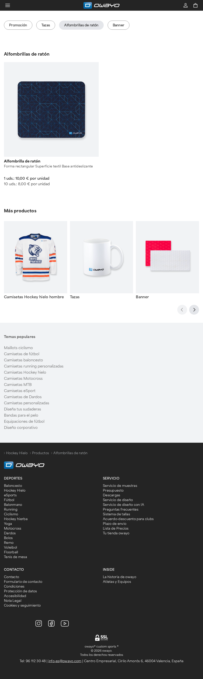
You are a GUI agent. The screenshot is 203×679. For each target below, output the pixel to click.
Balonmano (13, 505)
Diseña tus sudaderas (22, 409)
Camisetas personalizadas (26, 403)
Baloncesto (13, 486)
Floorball (11, 552)
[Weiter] (194, 310)
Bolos (8, 538)
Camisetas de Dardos (23, 397)
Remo (8, 543)
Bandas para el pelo (21, 415)
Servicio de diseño (118, 500)
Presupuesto (113, 490)
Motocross (12, 528)
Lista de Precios (116, 528)
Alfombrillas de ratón (26, 54)
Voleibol (10, 547)
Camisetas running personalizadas (33, 366)
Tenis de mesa (15, 557)
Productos (40, 453)
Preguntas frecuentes (120, 509)
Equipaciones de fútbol (24, 421)
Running (10, 509)
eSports (10, 495)
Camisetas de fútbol (21, 354)
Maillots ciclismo (18, 348)
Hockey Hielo (17, 453)
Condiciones (14, 586)
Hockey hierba (16, 519)
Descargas (111, 495)
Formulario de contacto (23, 582)
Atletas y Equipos (117, 582)
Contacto (11, 577)
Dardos (10, 533)
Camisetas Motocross (23, 378)
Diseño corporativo (21, 427)
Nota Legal (12, 601)
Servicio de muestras (120, 486)
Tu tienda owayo (116, 533)
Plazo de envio (114, 524)
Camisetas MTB (18, 385)
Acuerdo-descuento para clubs (128, 519)
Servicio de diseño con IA (123, 505)
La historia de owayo (119, 577)
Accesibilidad (15, 596)
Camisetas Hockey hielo (25, 372)
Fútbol (9, 500)
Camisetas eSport (19, 391)
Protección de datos (20, 591)
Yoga (8, 524)
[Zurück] (182, 310)
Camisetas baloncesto (23, 360)
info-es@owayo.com (64, 661)
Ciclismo (11, 514)
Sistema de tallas (116, 514)
